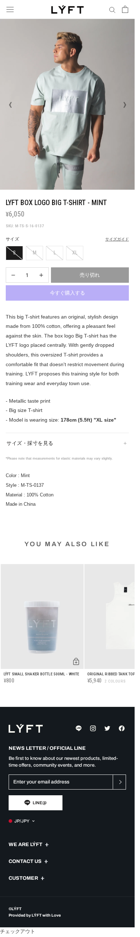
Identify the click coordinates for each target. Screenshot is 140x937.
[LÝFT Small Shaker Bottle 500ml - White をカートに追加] (76, 661)
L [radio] (54, 253)
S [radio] (14, 253)
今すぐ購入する (67, 293)
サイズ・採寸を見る (29, 443)
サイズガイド (117, 239)
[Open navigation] (10, 9)
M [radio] (35, 253)
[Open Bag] (125, 9)
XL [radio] (75, 253)
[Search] (112, 9)
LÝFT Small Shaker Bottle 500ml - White (41, 674)
